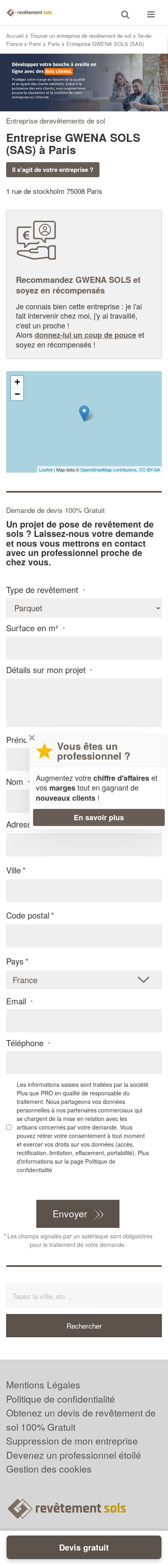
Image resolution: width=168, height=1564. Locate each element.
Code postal (27, 915)
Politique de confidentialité (60, 1398)
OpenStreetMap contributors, (109, 469)
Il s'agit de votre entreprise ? (52, 169)
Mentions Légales (43, 1384)
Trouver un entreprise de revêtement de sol (80, 35)
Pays (15, 961)
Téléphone (28, 1043)
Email (19, 1001)
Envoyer (70, 1213)
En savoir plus (99, 817)
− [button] (17, 394)
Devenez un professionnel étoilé (73, 1455)
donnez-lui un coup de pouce (85, 335)
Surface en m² (35, 628)
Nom (18, 781)
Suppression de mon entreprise (72, 1440)
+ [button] (17, 382)
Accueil (15, 35)
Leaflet (46, 469)
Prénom (23, 739)
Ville (13, 870)
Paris (35, 44)
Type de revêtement (45, 589)
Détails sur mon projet (49, 670)
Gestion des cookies (49, 1468)
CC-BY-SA (149, 469)
